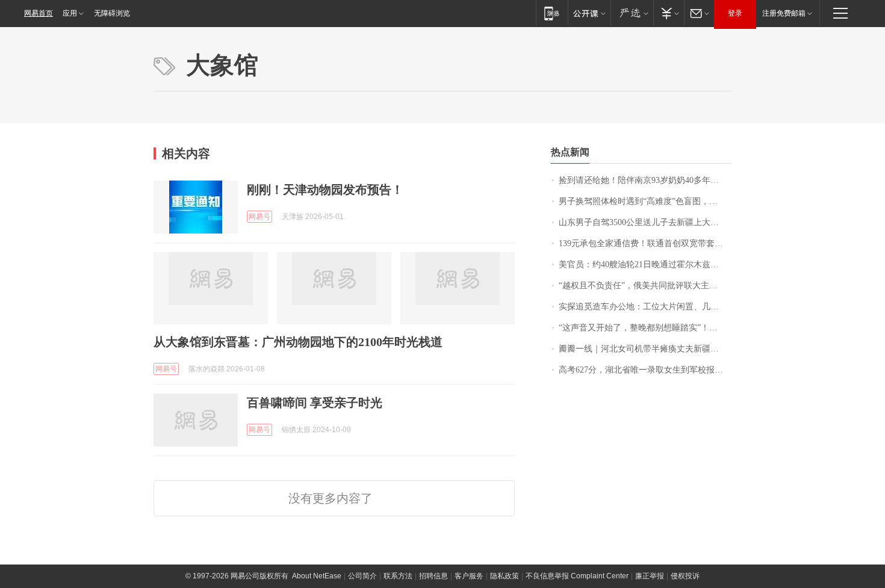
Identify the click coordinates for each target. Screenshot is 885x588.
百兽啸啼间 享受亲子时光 (314, 402)
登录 (735, 13)
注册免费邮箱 (784, 13)
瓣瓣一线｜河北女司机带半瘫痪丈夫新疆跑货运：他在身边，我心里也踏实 (645, 348)
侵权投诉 (685, 576)
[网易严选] (631, 13)
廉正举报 (649, 576)
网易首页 (38, 13)
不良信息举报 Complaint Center (577, 576)
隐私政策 (504, 576)
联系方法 (398, 576)
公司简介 (362, 576)
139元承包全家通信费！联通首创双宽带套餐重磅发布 (645, 243)
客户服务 (469, 576)
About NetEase (316, 576)
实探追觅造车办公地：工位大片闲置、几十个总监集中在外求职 (645, 306)
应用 (70, 13)
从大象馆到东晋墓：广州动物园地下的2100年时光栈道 (298, 341)
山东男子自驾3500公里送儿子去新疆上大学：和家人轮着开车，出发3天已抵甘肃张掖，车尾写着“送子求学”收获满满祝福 (645, 222)
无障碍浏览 (112, 13)
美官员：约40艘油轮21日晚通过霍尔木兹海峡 (643, 264)
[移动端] (552, 13)
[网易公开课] (589, 13)
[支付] (668, 13)
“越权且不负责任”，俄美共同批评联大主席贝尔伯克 (645, 285)
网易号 (259, 216)
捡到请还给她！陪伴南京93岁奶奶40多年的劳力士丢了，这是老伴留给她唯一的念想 (645, 180)
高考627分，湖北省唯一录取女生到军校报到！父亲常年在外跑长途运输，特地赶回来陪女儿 (645, 369)
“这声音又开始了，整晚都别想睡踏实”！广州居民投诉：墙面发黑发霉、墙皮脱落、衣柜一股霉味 (645, 327)
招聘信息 (433, 576)
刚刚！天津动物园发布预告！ (325, 189)
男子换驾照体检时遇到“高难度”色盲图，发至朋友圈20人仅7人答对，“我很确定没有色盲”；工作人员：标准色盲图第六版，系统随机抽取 (645, 201)
